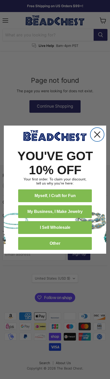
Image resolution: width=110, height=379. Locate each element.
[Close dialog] (97, 134)
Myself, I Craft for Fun (55, 195)
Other (55, 243)
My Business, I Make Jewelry (55, 211)
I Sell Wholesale (55, 227)
